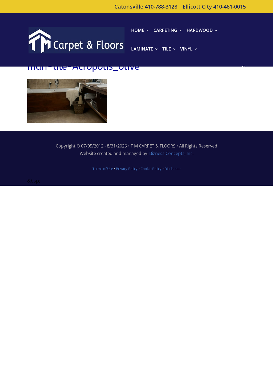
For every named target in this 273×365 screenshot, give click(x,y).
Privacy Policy (127, 168)
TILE (166, 49)
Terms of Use (103, 168)
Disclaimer (172, 168)
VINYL (186, 49)
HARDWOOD (200, 30)
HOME (137, 30)
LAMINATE (142, 49)
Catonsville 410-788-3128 (145, 7)
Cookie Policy (151, 168)
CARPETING (165, 30)
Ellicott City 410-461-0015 (214, 7)
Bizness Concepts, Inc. (171, 153)
